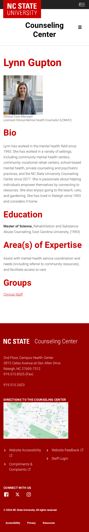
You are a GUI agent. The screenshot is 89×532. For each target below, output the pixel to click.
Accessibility (13, 522)
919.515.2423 (14, 385)
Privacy (31, 522)
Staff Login (60, 458)
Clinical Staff (13, 294)
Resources (49, 522)
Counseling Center (44, 30)
